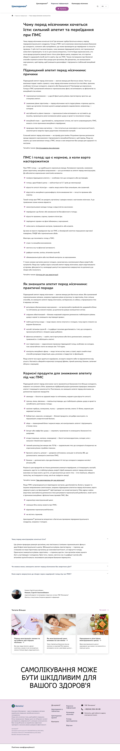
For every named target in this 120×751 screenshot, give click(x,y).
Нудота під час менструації (47, 275)
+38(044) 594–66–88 (92, 709)
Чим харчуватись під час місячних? (50, 480)
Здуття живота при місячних (47, 148)
